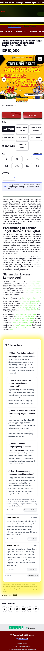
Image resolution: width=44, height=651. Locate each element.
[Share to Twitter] (4, 609)
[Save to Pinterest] (23, 609)
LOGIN (11, 115)
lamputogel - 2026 (9, 595)
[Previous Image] (4, 79)
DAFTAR (32, 115)
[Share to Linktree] (17, 609)
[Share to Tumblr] (36, 609)
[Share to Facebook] (10, 609)
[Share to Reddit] (29, 609)
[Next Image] (40, 79)
